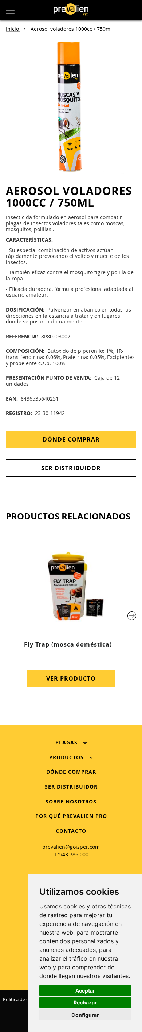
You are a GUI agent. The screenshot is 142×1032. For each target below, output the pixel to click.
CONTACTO (71, 830)
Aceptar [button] (85, 990)
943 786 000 (73, 854)
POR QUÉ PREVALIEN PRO (71, 815)
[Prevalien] (71, 10)
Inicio (13, 28)
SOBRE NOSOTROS (71, 801)
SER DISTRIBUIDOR (71, 786)
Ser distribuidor (71, 468)
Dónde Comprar (71, 439)
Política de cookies (23, 999)
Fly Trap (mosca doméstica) (68, 644)
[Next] (131, 615)
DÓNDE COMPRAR (71, 771)
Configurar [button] (85, 1015)
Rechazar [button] (85, 1002)
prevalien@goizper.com (71, 846)
